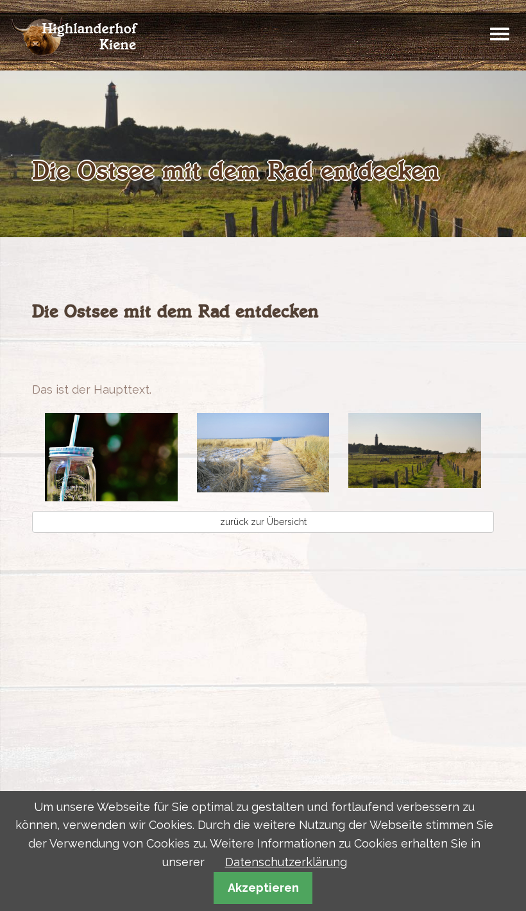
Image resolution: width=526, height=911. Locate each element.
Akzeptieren (263, 887)
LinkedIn (119, 354)
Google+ (93, 354)
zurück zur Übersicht (263, 522)
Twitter (68, 354)
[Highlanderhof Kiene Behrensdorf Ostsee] (75, 35)
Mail (170, 354)
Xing (145, 354)
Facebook (42, 354)
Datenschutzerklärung (286, 862)
